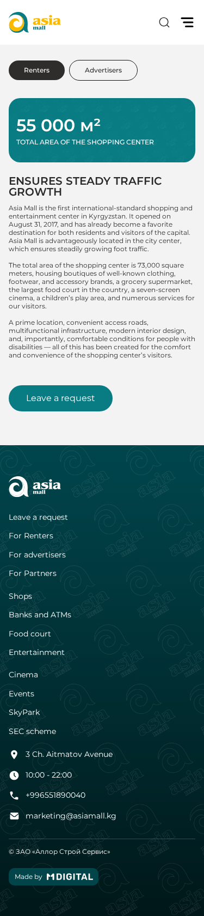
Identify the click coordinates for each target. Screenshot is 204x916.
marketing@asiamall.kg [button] (71, 816)
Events (21, 694)
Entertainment (37, 652)
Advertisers (103, 70)
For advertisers (37, 555)
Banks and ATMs (40, 615)
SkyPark (24, 712)
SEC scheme (32, 731)
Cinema (23, 675)
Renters (37, 70)
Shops (20, 596)
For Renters (31, 536)
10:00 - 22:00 (49, 775)
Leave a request (60, 398)
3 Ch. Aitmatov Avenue (69, 754)
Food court (30, 634)
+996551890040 (55, 795)
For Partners (33, 573)
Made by (28, 876)
